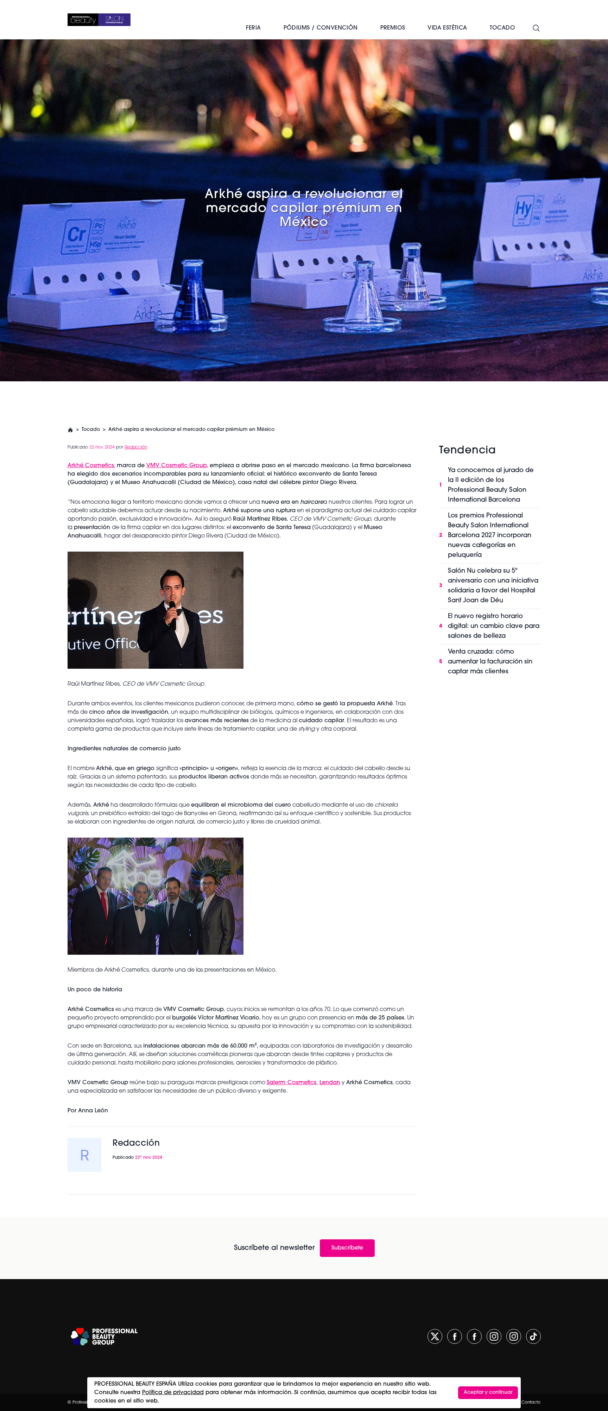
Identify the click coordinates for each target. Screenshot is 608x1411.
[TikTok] (533, 1336)
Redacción (136, 447)
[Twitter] (435, 1336)
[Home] (99, 19)
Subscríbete (347, 1248)
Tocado (91, 429)
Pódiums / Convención (321, 28)
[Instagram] (494, 1336)
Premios (392, 28)
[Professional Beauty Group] (104, 1336)
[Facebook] (455, 1336)
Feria (253, 28)
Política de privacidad (173, 1393)
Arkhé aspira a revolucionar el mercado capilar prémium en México (191, 429)
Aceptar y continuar (488, 1392)
